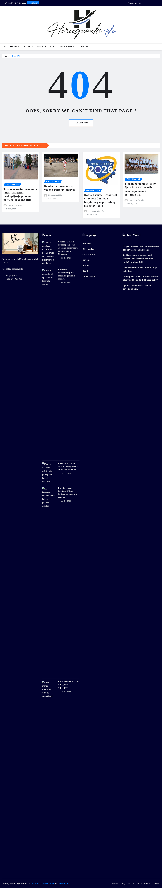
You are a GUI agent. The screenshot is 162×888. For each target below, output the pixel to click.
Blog (123, 883)
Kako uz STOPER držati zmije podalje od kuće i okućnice (68, 466)
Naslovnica (11, 47)
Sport (84, 47)
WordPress (35, 883)
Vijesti (28, 47)
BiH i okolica (45, 47)
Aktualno (87, 243)
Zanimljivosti (89, 276)
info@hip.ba (11, 275)
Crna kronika (68, 47)
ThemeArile (62, 883)
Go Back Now (82, 122)
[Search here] (159, 46)
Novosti (86, 259)
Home (6, 56)
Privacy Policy (143, 883)
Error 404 (16, 56)
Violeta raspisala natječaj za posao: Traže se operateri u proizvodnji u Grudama (68, 248)
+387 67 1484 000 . (14, 278)
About (131, 883)
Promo (86, 265)
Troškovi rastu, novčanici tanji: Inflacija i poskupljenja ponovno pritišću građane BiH (138, 258)
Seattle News (48, 883)
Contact (156, 883)
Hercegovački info (15, 205)
